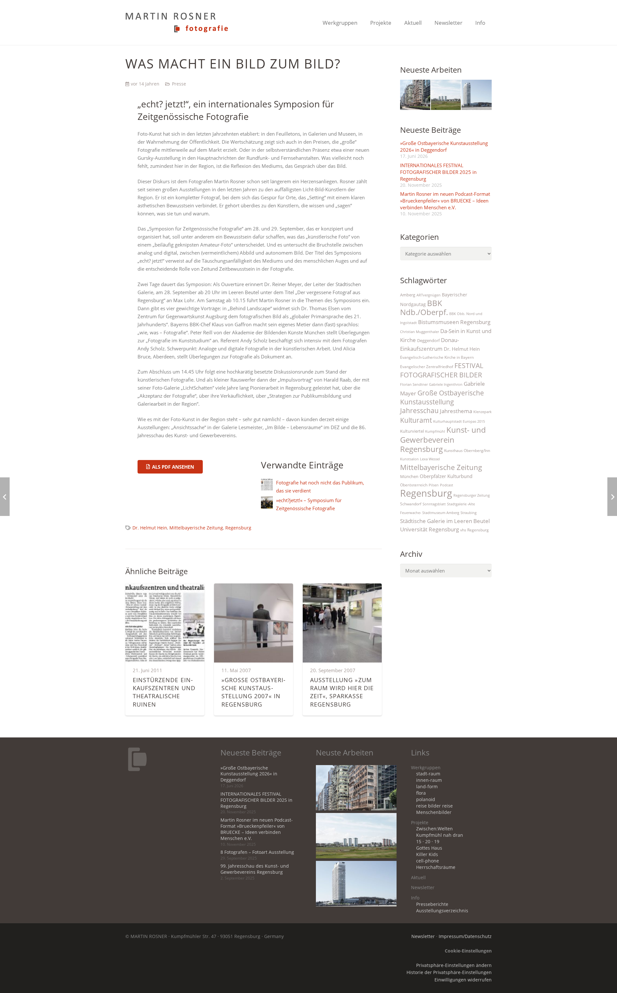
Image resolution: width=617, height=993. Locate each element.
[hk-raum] (415, 95)
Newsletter (422, 887)
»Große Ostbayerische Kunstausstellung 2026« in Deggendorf (444, 146)
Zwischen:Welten (434, 829)
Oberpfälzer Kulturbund (446, 476)
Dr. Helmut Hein (149, 528)
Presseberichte (432, 904)
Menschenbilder (434, 812)
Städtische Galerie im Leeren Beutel (445, 521)
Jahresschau (419, 410)
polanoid (425, 799)
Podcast (446, 485)
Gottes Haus (429, 848)
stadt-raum (428, 774)
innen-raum (429, 780)
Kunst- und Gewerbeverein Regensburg (443, 439)
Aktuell (418, 877)
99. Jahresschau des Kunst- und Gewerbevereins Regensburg (254, 869)
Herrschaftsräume (435, 867)
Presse (179, 84)
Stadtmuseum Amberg (440, 512)
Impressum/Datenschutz (465, 936)
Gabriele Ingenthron (445, 384)
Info (415, 898)
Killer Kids (427, 854)
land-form (427, 787)
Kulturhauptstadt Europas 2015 (459, 421)
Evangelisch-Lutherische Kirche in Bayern (437, 357)
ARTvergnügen (428, 295)
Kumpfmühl (435, 431)
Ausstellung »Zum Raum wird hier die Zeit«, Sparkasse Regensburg (342, 692)
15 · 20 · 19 (427, 841)
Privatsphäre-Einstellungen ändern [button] (454, 965)
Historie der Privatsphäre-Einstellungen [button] (449, 972)
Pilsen (434, 485)
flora (421, 793)
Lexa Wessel (430, 459)
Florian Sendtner (414, 384)
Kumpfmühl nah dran (439, 835)
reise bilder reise (434, 806)
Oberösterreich (413, 485)
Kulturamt (416, 420)
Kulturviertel (412, 431)
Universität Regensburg (429, 529)
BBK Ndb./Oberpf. (424, 307)
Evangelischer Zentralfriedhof (426, 366)
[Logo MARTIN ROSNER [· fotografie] (176, 22)
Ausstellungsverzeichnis (442, 911)
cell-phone (427, 861)
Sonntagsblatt (434, 504)
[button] (362, 22)
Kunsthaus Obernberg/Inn (467, 450)
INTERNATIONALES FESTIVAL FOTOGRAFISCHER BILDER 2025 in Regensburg (438, 172)
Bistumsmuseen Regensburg (454, 322)
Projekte (419, 823)
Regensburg (238, 528)
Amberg (407, 295)
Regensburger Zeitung (471, 495)
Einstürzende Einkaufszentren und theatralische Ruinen (164, 692)
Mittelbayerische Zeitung (196, 528)
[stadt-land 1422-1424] (476, 95)
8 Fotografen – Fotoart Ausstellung (257, 852)
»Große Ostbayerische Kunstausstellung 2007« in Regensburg (253, 692)
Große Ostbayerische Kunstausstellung (442, 397)
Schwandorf (410, 504)
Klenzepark (482, 412)
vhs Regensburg (474, 530)
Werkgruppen (426, 768)
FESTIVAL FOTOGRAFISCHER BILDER (441, 370)
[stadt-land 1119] (446, 95)
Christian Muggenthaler (419, 331)
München (409, 476)
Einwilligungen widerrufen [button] (463, 980)
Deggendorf (428, 340)
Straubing (469, 512)
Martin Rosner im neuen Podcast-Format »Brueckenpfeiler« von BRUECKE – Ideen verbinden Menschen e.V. (445, 201)
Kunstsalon (409, 459)
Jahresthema (456, 411)
